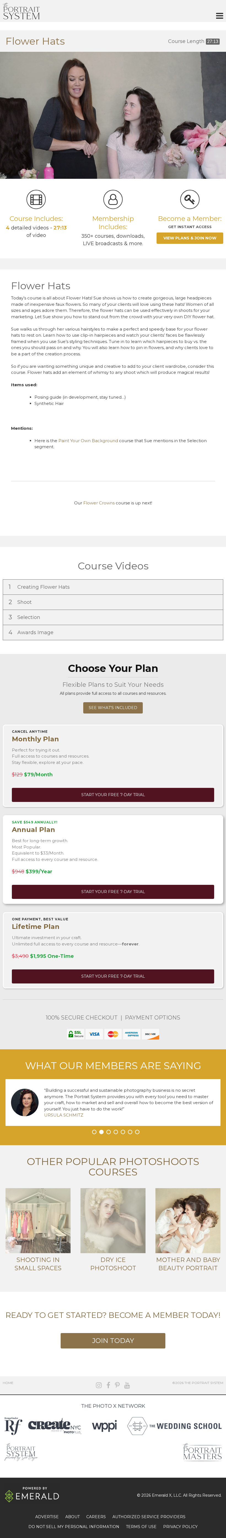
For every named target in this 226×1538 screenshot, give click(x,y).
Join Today (113, 1341)
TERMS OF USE (141, 1526)
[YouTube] (127, 1385)
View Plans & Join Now (189, 238)
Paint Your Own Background (88, 440)
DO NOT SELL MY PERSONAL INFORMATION (73, 1526)
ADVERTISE (47, 1516)
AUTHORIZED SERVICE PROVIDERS (148, 1516)
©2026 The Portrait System (197, 1383)
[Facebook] (108, 1385)
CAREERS (96, 1516)
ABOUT (72, 1516)
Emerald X (161, 1495)
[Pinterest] (117, 1385)
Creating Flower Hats (40, 587)
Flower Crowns (99, 503)
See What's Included (113, 707)
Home (8, 1383)
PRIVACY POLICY (180, 1526)
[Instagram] (99, 1385)
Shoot (21, 602)
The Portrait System (21, 11)
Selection (25, 617)
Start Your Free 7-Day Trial (113, 794)
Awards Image (32, 632)
